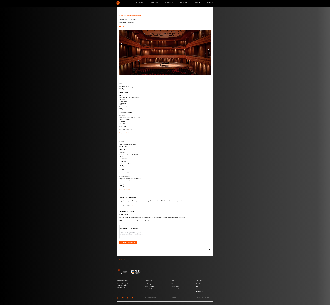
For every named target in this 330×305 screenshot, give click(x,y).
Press (197, 286)
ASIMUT (174, 298)
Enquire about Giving (176, 289)
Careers (198, 289)
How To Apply (148, 284)
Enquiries (198, 284)
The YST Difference (149, 286)
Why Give (174, 284)
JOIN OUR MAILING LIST (202, 298)
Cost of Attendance (149, 289)
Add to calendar (128, 242)
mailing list (133, 206)
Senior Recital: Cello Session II (201, 249)
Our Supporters (175, 286)
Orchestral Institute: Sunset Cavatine (130, 249)
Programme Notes (124, 133)
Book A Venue (199, 291)
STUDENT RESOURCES (150, 298)
